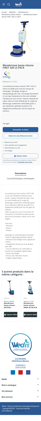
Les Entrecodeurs (19, 411)
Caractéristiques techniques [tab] (20, 178)
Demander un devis (20, 130)
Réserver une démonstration (20, 136)
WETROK (6, 298)
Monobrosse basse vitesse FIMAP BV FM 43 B (30, 305)
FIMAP (25, 298)
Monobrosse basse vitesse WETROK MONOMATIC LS (10, 305)
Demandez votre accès (25, 162)
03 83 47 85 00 (21, 367)
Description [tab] (20, 173)
